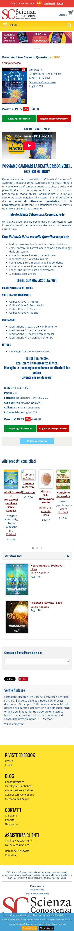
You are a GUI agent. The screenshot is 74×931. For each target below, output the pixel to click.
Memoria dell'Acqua (17, 799)
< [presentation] (35, 48)
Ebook (8, 765)
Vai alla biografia (14, 724)
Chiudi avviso (46, 928)
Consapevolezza (14, 782)
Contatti (10, 820)
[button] (33, 548)
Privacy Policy (29, 928)
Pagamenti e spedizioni (37, 893)
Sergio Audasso (11, 63)
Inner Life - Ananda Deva (45, 511)
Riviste (9, 760)
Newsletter (11, 824)
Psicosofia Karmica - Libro (47, 603)
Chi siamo (11, 815)
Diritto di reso (37, 885)
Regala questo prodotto (54, 118)
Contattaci (11, 855)
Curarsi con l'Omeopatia (19, 794)
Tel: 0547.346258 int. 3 (18, 841)
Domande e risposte (17, 851)
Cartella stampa (37, 441)
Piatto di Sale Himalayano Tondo (46, 497)
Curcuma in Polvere (28, 485)
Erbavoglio (28, 492)
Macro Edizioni (63, 510)
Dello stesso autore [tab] (13, 555)
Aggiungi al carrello (19, 118)
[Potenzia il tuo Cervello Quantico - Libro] (14, 85)
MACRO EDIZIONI (39, 78)
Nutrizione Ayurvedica (63, 494)
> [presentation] (39, 48)
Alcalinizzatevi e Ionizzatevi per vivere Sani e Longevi (13, 501)
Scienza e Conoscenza (42, 82)
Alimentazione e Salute (19, 790)
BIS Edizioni (11, 532)
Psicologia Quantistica (18, 786)
